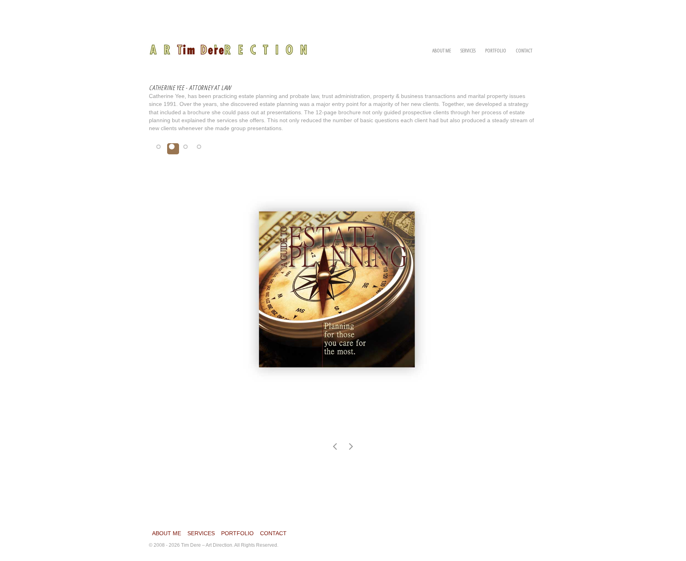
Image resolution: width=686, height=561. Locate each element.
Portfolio (495, 50)
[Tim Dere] (228, 45)
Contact (524, 50)
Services (468, 50)
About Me (441, 50)
